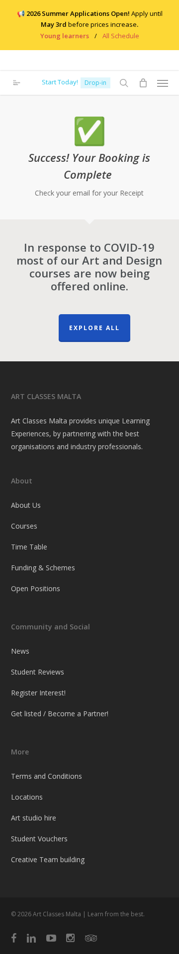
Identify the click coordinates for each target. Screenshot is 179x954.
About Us (26, 505)
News (20, 651)
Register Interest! (38, 692)
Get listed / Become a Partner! (59, 713)
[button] (162, 83)
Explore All (94, 328)
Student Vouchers (39, 838)
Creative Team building (48, 859)
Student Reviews (37, 672)
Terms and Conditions (46, 776)
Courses (24, 526)
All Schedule (120, 35)
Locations (27, 797)
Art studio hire (33, 817)
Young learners (64, 35)
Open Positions (35, 588)
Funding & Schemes (43, 567)
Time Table (29, 546)
